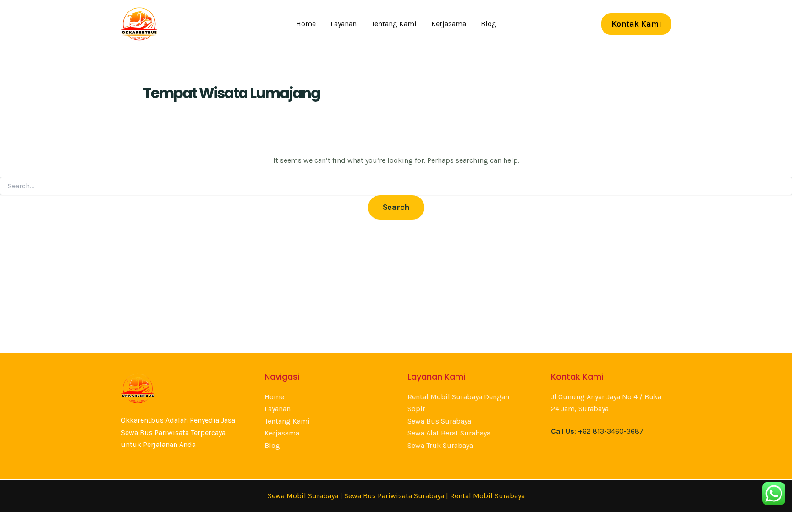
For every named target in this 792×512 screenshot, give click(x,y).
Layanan (343, 23)
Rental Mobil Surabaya (487, 495)
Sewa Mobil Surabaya (303, 495)
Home (306, 23)
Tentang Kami (394, 23)
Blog (488, 23)
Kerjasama (448, 23)
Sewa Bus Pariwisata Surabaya (395, 495)
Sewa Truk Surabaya (440, 445)
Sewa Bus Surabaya (439, 421)
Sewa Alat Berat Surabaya (448, 433)
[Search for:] (396, 186)
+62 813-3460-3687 (611, 431)
